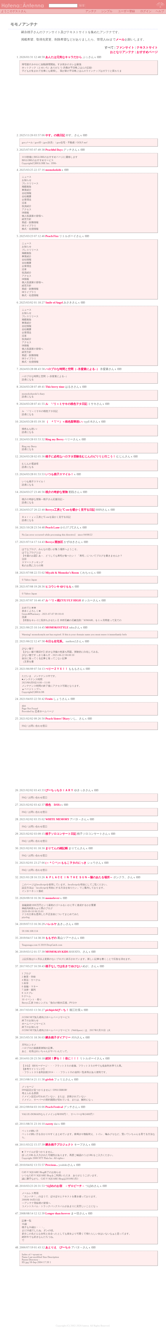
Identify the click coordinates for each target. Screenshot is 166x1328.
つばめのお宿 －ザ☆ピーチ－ (65, 1186)
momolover (52, 898)
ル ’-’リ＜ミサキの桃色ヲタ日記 (66, 403)
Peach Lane (52, 527)
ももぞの (51, 937)
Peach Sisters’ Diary (57, 718)
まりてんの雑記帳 (56, 848)
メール (120, 39)
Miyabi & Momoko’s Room (62, 572)
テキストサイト (147, 47)
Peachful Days (54, 149)
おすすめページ (147, 52)
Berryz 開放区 (54, 542)
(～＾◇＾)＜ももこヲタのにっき (65, 862)
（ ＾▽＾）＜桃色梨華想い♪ (64, 421)
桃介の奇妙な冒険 (56, 492)
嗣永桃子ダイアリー (58, 1037)
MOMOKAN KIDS (56, 951)
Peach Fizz (52, 236)
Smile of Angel (54, 302)
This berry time (54, 386)
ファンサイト (125, 47)
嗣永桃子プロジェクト (59, 1144)
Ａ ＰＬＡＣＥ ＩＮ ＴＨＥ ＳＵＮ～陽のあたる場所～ (79, 877)
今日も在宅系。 (55, 641)
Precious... (51, 1165)
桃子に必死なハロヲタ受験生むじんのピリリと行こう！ (80, 456)
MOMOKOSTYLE (57, 627)
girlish (49, 1079)
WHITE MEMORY (57, 819)
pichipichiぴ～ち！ (57, 1010)
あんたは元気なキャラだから (63, 57)
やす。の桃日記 (55, 135)
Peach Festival (54, 1107)
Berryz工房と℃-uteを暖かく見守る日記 (70, 509)
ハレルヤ (51, 924)
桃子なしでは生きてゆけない (63, 966)
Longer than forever (57, 1213)
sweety (49, 1123)
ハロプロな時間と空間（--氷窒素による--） (72, 369)
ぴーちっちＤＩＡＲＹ (59, 790)
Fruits (49, 698)
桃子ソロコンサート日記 (60, 833)
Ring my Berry (54, 439)
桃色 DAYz (53, 804)
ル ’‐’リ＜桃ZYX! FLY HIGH (63, 600)
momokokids (53, 169)
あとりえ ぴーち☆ (58, 1247)
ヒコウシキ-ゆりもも (58, 586)
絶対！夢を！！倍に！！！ (62, 1058)
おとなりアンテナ (122, 52)
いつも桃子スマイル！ (59, 474)
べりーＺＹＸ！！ (56, 668)
